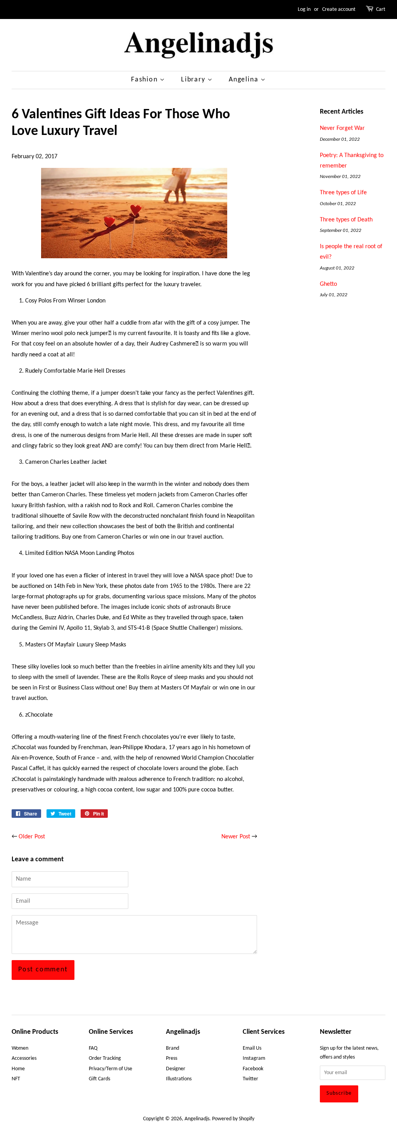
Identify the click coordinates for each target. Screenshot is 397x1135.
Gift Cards (99, 1078)
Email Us (252, 1048)
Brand (172, 1048)
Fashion (145, 79)
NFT (16, 1078)
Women (20, 1048)
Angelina (245, 79)
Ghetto (328, 284)
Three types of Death (346, 220)
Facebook (253, 1068)
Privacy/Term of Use (110, 1068)
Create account (339, 9)
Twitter (250, 1078)
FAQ (93, 1048)
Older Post (32, 837)
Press (171, 1058)
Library (194, 79)
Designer (175, 1068)
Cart (380, 9)
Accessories (24, 1058)
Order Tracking (105, 1058)
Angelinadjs (197, 1118)
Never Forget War (342, 128)
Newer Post (235, 837)
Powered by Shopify (233, 1118)
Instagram (254, 1058)
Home (18, 1068)
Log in (304, 9)
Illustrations (179, 1078)
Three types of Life (343, 193)
